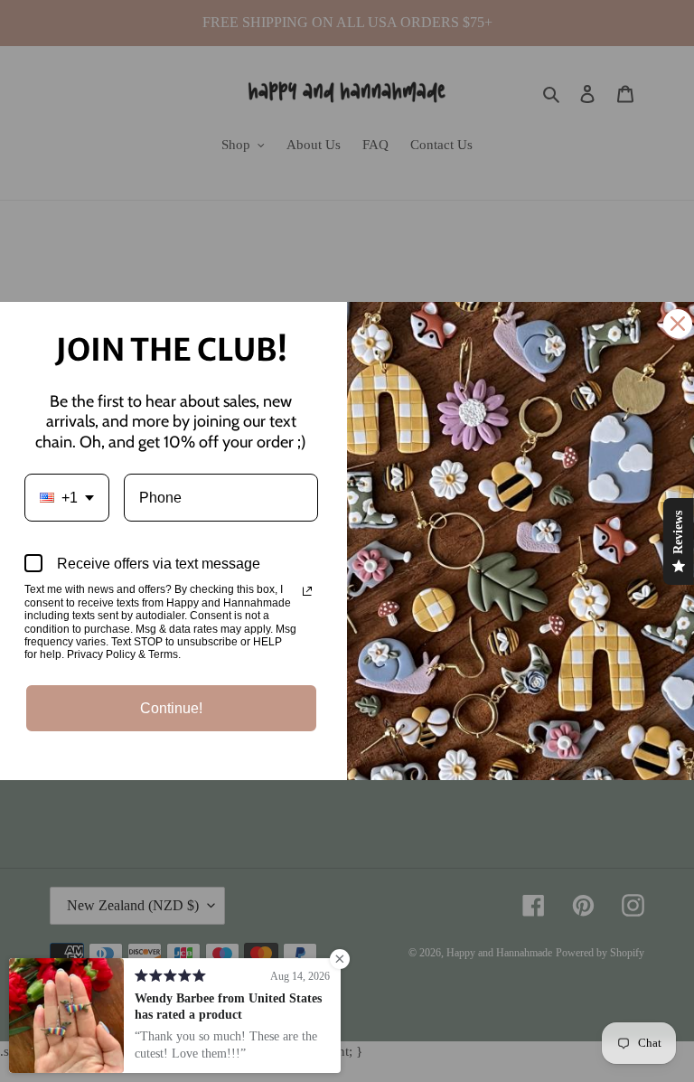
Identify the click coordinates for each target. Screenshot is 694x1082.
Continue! (171, 708)
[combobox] (66, 498)
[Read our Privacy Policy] (307, 591)
